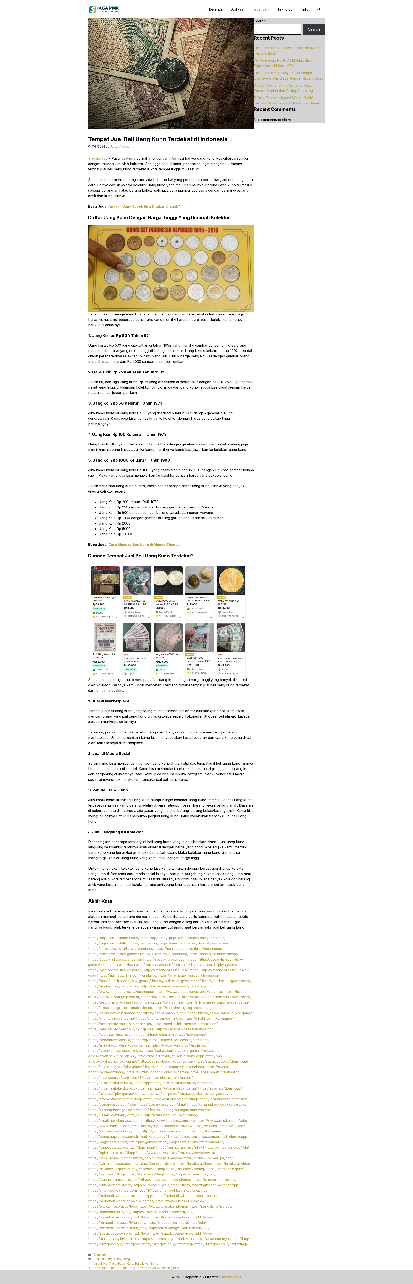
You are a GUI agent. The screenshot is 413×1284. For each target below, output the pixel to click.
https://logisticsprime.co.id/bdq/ (113, 1179)
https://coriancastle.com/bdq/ (112, 1104)
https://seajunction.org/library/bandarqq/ (121, 948)
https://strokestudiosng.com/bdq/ (115, 1099)
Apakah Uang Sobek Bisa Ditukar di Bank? (144, 206)
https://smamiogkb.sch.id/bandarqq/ (209, 1185)
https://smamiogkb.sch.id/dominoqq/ (117, 1190)
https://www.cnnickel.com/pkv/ (170, 1120)
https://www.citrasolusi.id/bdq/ (112, 1206)
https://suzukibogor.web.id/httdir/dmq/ (181, 1233)
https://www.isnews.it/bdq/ (201, 1153)
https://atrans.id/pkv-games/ (111, 1093)
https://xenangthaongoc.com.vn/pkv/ (217, 1104)
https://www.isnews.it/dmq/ (110, 1158)
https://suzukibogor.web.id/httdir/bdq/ (118, 1233)
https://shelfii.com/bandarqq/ (111, 1018)
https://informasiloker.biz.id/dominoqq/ (182, 1083)
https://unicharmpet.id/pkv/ (214, 1179)
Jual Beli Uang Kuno (107, 1259)
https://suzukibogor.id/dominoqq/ (221, 1061)
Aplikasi (237, 9)
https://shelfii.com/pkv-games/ (209, 1018)
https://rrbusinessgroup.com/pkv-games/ (188, 1007)
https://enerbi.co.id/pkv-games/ (113, 954)
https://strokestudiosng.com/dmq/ (170, 1099)
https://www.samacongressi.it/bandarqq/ (173, 986)
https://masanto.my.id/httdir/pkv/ (114, 1239)
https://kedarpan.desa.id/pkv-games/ (176, 1034)
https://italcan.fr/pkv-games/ (214, 965)
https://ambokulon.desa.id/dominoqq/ (179, 1040)
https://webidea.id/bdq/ (106, 1174)
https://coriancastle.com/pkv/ (223, 1099)
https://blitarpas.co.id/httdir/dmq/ (220, 1244)
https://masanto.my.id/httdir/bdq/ (168, 1239)
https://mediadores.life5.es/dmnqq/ (172, 970)
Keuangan (260, 9)
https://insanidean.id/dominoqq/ (113, 1077)
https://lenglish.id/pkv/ (157, 1163)
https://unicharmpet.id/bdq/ (110, 1185)
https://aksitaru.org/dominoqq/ (226, 981)
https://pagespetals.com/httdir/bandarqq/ (191, 1142)
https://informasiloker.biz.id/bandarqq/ (119, 1083)
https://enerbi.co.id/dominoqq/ (214, 954)
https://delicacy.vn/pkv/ (107, 1169)
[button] (319, 9)
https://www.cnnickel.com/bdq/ (221, 1120)
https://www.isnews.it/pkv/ (157, 1153)
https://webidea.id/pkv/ (224, 1169)
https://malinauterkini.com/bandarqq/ (127, 975)
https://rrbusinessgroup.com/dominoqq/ (120, 1007)
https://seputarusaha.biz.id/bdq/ (219, 1126)
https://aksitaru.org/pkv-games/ (114, 986)
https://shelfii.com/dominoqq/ (159, 1018)
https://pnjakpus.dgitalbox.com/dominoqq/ (191, 938)
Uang (126, 1259)
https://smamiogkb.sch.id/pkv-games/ (178, 1190)
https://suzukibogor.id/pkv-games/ (116, 1067)
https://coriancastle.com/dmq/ (161, 1104)
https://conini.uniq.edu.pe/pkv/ (157, 1158)
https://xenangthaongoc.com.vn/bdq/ (118, 1110)
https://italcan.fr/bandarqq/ (123, 965)
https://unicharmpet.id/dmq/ (156, 1185)
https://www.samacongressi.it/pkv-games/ (189, 991)
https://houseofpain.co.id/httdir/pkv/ (117, 1222)
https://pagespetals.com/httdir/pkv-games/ (122, 1142)
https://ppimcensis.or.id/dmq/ (111, 1153)
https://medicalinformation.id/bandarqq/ (120, 1024)
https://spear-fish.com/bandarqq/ (115, 959)
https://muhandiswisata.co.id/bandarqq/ (120, 1196)
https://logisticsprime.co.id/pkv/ (190, 1174)
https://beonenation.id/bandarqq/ (115, 1013)
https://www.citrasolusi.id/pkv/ (180, 1201)
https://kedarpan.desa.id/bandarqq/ (184, 1029)
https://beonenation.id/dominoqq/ (170, 1013)
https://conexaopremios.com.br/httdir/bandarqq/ (127, 1136)
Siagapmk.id (98, 158)
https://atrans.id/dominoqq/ (220, 1088)
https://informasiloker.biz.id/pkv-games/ (120, 1088)
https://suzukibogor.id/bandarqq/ (166, 1061)
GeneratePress (230, 1277)
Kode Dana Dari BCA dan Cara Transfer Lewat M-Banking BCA (136, 1268)
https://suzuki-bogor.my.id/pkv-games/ (157, 1072)
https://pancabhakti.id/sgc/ (211, 1206)
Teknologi (285, 9)
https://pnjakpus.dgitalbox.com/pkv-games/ (123, 943)
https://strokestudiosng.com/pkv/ (207, 1093)
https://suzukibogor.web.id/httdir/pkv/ (179, 1228)
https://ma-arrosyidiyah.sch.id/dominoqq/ (170, 1056)
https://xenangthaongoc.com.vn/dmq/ (180, 1110)
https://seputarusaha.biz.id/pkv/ (166, 1126)
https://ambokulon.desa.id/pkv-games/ (119, 1045)
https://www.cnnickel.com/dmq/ (114, 1126)
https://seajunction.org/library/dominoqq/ (189, 948)
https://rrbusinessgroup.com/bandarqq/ (216, 1002)
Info (305, 9)
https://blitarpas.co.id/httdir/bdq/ (167, 1244)
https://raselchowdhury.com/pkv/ (115, 1115)
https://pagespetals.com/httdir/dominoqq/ (121, 1147)
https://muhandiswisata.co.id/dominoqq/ (185, 1196)
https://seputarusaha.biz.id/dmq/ (114, 1131)
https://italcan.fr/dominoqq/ (168, 965)
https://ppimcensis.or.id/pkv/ (179, 1147)
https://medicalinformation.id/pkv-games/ (121, 1029)
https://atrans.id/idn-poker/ (157, 1093)
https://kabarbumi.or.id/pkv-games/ (173, 1050)
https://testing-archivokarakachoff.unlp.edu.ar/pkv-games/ (135, 1002)
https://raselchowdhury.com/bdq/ (171, 1115)
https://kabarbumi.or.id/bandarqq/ (179, 1045)
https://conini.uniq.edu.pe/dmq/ (113, 1163)
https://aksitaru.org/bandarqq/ (176, 981)
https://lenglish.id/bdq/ (194, 1163)
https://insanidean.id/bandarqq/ (215, 1072)
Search (260, 21)
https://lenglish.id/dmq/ (231, 1163)
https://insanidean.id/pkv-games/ (166, 1077)
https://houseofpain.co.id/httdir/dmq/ (118, 1228)
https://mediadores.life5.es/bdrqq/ (115, 970)
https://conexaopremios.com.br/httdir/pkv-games (182, 1131)
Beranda (216, 9)
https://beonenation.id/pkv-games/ (226, 1013)
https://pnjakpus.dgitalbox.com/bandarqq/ (122, 938)
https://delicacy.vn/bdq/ (146, 1169)
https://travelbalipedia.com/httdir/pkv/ (163, 1212)
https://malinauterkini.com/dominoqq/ (189, 975)
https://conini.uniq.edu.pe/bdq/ (208, 1158)
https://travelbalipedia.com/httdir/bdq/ (118, 1217)
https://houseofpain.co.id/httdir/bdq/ (177, 1222)
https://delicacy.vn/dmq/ (185, 1169)
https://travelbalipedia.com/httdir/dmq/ (181, 1217)
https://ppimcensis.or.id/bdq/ (226, 1147)
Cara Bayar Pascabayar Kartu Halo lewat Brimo (125, 1263)
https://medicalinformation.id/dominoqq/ (185, 1024)
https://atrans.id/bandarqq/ (175, 1088)
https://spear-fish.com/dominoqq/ (170, 959)
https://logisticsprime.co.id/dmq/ (165, 1179)
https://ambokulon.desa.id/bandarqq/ (118, 1040)
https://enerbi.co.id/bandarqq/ (164, 954)
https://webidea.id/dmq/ (145, 1174)
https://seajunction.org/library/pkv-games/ (194, 943)
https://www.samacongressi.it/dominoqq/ (121, 991)
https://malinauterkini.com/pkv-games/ (119, 981)
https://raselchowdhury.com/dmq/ (116, 1120)
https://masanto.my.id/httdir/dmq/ (222, 1239)
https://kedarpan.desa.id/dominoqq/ (117, 1034)
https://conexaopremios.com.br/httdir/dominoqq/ (207, 1136)
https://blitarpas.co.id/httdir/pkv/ (114, 1244)
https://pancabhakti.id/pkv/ (110, 1212)
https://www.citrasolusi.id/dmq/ (163, 1206)
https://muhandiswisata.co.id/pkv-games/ (121, 1201)
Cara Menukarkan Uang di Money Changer (144, 544)
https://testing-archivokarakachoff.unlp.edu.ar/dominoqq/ (204, 997)
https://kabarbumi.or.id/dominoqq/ (115, 1050)
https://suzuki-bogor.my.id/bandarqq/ (175, 1067)
